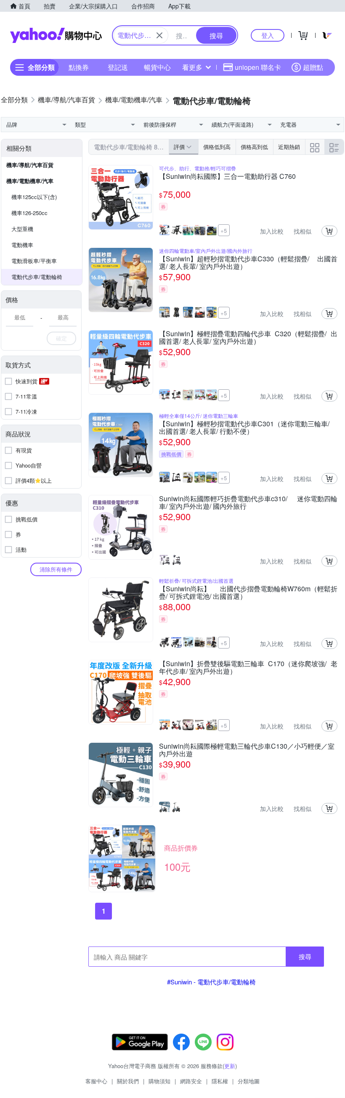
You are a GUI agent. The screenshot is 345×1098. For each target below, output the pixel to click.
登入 (267, 35)
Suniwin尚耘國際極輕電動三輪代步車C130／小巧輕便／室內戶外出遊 (246, 750)
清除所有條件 (56, 569)
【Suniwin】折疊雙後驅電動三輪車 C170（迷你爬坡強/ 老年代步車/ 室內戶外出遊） (248, 667)
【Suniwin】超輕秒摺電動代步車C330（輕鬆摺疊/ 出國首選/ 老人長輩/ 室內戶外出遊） (248, 262)
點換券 (79, 67)
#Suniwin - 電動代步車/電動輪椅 (211, 981)
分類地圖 (249, 1081)
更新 (229, 1066)
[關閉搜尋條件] (159, 35)
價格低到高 (217, 147)
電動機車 (22, 245)
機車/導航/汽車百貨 (29, 165)
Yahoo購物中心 (56, 35)
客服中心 (96, 1081)
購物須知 (159, 1081)
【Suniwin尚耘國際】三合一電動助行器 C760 (227, 177)
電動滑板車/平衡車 (34, 261)
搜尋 (305, 956)
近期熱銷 (289, 147)
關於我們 (128, 1081)
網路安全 (191, 1081)
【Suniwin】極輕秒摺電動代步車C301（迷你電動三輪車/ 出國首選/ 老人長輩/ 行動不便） (244, 427)
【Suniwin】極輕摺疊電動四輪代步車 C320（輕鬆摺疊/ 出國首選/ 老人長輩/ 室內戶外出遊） (248, 337)
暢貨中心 (157, 67)
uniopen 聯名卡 (258, 67)
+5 (223, 230)
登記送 (118, 67)
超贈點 (313, 67)
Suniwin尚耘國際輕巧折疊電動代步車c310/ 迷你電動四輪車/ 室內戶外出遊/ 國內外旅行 (248, 502)
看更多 (192, 67)
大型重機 (22, 229)
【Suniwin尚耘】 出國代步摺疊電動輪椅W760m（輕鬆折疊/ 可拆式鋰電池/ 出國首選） (248, 592)
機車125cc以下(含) (34, 197)
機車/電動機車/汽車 (29, 181)
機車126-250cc (29, 213)
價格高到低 (254, 147)
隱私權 (220, 1081)
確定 (61, 338)
